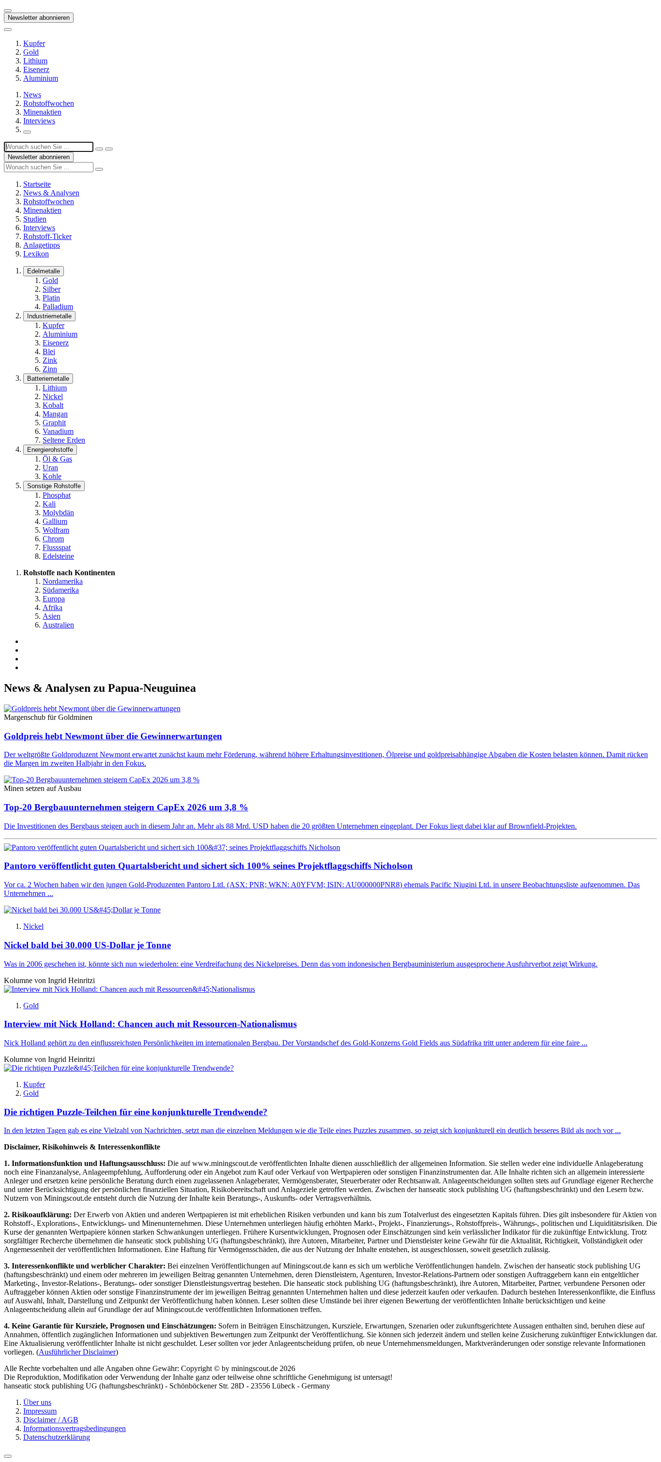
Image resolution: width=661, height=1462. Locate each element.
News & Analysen (51, 193)
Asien (51, 616)
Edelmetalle (43, 271)
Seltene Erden (64, 440)
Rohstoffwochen (48, 103)
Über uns (37, 1402)
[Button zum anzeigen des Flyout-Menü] (8, 10)
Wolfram (56, 530)
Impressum (40, 1411)
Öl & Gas (57, 459)
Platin (51, 298)
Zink (50, 360)
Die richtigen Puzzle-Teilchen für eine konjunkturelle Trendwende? (136, 1112)
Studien (34, 219)
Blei (49, 351)
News (32, 94)
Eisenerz (36, 69)
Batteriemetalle (48, 378)
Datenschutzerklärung (56, 1437)
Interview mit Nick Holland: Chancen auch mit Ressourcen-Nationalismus (150, 1024)
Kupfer (34, 43)
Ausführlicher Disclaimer (77, 1352)
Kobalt (53, 405)
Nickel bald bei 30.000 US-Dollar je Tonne (87, 945)
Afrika (52, 607)
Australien (58, 625)
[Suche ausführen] (109, 149)
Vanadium (58, 431)
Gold (31, 52)
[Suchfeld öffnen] (27, 132)
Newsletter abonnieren (39, 17)
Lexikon (36, 254)
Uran (50, 467)
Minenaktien (42, 112)
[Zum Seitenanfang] (8, 1456)
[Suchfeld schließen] (99, 149)
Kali (49, 504)
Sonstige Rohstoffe (54, 486)
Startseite (37, 184)
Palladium (58, 306)
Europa (54, 599)
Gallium (55, 521)
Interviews (39, 121)
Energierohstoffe (50, 449)
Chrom (53, 539)
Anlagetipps (41, 245)
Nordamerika (63, 581)
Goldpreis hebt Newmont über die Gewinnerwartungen (113, 736)
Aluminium (40, 78)
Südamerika (61, 590)
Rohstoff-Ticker (47, 236)
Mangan (55, 414)
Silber (51, 289)
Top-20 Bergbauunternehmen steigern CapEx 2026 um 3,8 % (126, 807)
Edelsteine (58, 556)
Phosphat (57, 495)
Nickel (53, 396)
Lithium (35, 61)
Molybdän (58, 512)
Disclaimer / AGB (50, 1420)
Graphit (54, 422)
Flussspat (57, 547)
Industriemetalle (49, 316)
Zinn (50, 369)
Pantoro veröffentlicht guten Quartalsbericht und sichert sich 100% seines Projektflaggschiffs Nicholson (208, 866)
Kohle (52, 476)
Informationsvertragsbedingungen (74, 1428)
